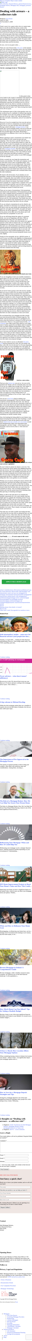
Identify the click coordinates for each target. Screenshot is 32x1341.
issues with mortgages (18, 596)
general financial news (25, 4)
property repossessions (16, 602)
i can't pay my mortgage (17, 593)
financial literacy (13, 4)
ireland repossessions (15, 594)
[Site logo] (3, 2)
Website (2, 1161)
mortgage (7, 598)
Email (2, 1158)
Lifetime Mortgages (12, 1320)
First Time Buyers (12, 1315)
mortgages (22, 5)
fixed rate (10, 398)
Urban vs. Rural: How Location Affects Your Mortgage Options (14, 1052)
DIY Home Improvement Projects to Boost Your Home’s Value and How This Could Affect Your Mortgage (15, 886)
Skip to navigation (5, 0)
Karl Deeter (9, 18)
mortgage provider (10, 148)
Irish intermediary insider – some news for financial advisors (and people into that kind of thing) (15, 636)
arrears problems (21, 590)
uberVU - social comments (17, 1129)
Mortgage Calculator (13, 1328)
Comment (3, 1140)
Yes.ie (16, 1302)
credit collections (19, 591)
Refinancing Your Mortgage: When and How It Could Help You (14, 843)
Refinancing (10, 1318)
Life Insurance (11, 1331)
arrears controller (4, 590)
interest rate (11, 383)
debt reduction (4, 4)
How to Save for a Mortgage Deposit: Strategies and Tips (13, 1093)
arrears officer (13, 590)
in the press (19, 48)
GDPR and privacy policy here (16, 1277)
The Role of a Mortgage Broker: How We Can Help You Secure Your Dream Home (15, 802)
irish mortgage (25, 594)
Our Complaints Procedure (8, 1285)
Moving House (11, 1321)
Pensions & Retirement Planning (16, 1332)
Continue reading (5, 657)
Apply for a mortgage (16, 582)
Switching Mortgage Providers (15, 1317)
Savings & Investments (13, 1334)
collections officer (10, 591)
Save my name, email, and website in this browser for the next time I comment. (15, 1165)
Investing (9, 1323)
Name (2, 1155)
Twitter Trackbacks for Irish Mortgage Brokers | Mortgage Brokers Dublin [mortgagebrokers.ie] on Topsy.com (17, 1126)
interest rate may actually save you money (15, 422)
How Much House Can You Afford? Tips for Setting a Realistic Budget (15, 1010)
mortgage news (8, 599)
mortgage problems (9, 601)
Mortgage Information (13, 1324)
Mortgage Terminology (7, 1288)
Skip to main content (16, 0)
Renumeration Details (7, 1282)
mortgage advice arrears (17, 598)
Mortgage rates (14, 5)
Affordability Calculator (14, 1326)
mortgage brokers (5, 5)
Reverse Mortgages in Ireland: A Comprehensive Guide (11, 968)
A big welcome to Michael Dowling (12, 702)
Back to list (3, 608)
